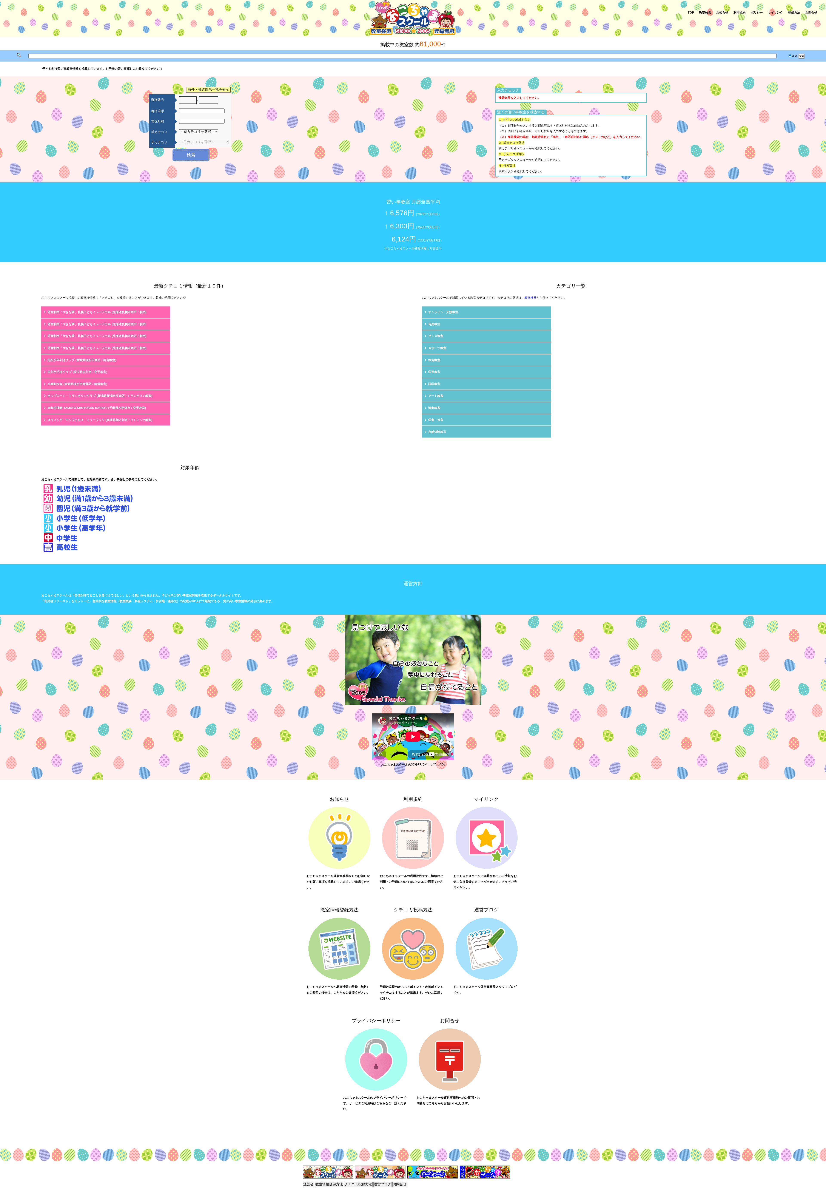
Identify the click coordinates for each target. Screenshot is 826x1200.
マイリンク (775, 12)
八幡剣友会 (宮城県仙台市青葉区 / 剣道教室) (77, 384)
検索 (191, 155)
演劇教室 (434, 408)
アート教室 (435, 395)
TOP (691, 12)
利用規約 (740, 12)
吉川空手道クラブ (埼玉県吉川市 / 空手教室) (77, 372)
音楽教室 (434, 324)
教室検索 (705, 12)
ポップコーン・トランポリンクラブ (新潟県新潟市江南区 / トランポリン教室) (100, 395)
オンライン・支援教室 (443, 312)
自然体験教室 (437, 431)
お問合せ (811, 12)
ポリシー (757, 12)
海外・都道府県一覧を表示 (208, 89)
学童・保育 (435, 420)
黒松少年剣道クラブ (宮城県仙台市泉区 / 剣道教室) (82, 360)
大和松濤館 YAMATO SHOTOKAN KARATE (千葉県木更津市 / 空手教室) (97, 408)
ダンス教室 (435, 336)
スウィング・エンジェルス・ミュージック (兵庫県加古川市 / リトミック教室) (100, 420)
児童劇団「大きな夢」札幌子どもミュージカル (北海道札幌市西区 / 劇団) (97, 312)
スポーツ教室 (437, 348)
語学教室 (434, 384)
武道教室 (434, 360)
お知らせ (722, 12)
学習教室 (434, 372)
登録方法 (794, 12)
